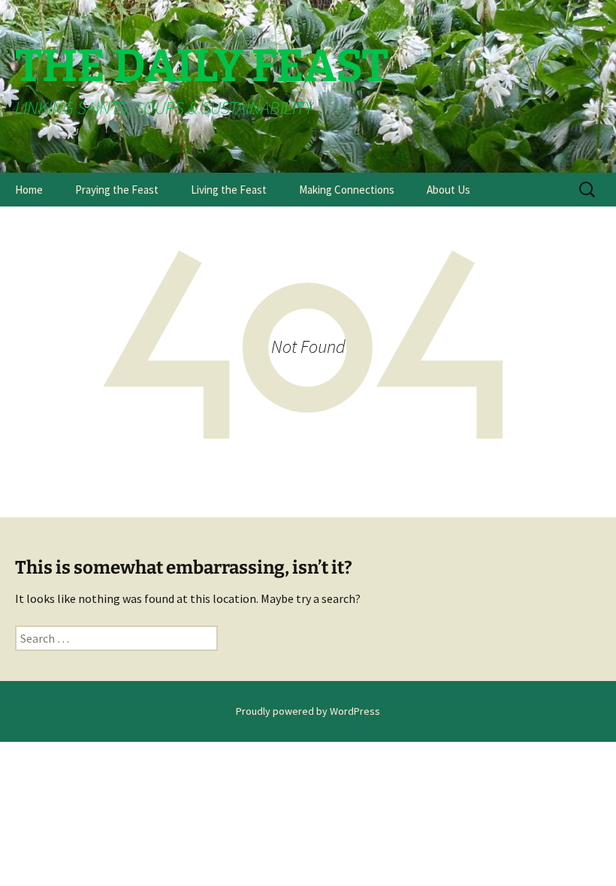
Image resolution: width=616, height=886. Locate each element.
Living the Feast (229, 189)
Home (29, 189)
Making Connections (346, 189)
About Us (448, 189)
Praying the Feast (117, 189)
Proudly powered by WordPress (308, 711)
